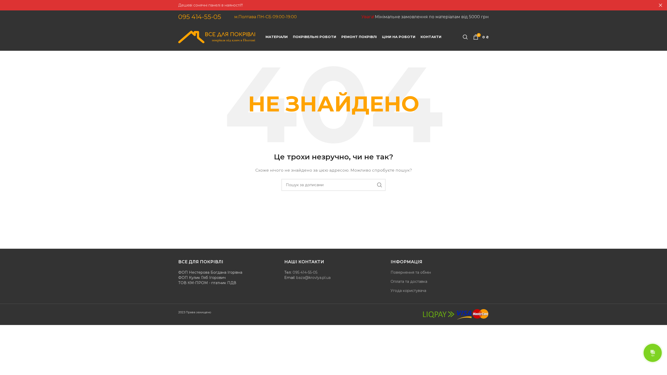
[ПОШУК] (380, 185)
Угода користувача (408, 290)
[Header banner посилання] (325, 5)
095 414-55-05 (199, 17)
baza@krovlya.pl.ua (313, 277)
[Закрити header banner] (660, 5)
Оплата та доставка (409, 281)
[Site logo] (216, 36)
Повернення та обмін (411, 272)
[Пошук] (465, 37)
